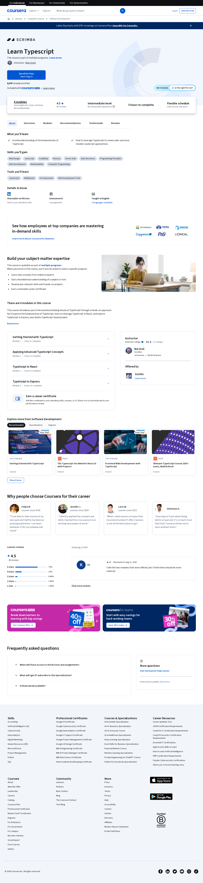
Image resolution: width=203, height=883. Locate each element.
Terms (107, 791)
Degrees (11, 817)
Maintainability (37, 164)
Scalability (43, 158)
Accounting (13, 721)
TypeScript (14, 178)
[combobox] (84, 10)
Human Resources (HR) (18, 744)
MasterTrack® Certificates (19, 813)
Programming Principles (110, 158)
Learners (60, 782)
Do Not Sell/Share (112, 831)
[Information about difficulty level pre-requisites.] (113, 106)
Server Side (70, 158)
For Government (15, 826)
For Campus (13, 831)
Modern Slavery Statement (116, 826)
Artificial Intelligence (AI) (18, 726)
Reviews (115, 123)
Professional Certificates (19, 809)
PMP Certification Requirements (167, 755)
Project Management (17, 753)
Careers (11, 795)
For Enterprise (14, 822)
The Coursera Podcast (66, 800)
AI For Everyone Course (114, 730)
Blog (58, 795)
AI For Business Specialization (117, 726)
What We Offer (14, 786)
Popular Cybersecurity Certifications (169, 760)
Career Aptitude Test (162, 721)
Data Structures (88, 158)
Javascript (29, 158)
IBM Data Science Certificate (68, 757)
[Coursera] (16, 10)
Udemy (11, 849)
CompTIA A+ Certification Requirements (170, 730)
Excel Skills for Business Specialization (121, 744)
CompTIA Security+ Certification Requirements (167, 737)
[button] (47, 10)
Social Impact (14, 840)
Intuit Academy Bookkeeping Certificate (74, 761)
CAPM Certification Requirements (167, 726)
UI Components (46, 178)
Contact (107, 809)
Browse (18, 18)
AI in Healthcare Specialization (117, 735)
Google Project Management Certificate (74, 739)
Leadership (13, 791)
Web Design (14, 158)
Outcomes (29, 123)
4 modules (20, 102)
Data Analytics (14, 735)
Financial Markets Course (115, 748)
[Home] (8, 18)
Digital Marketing (15, 739)
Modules (47, 123)
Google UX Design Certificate (69, 744)
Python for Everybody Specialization (120, 761)
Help (106, 800)
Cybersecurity (14, 730)
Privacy (107, 795)
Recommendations (70, 123)
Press (107, 782)
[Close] (190, 25)
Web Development (17, 164)
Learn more (49, 88)
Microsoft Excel (14, 748)
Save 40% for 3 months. (125, 25)
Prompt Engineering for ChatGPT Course (122, 757)
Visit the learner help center (154, 671)
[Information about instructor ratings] (142, 342)
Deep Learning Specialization (117, 739)
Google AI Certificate (65, 721)
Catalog (11, 800)
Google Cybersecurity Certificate (71, 726)
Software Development (59, 18)
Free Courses (14, 844)
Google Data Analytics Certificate (71, 730)
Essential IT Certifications (164, 742)
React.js (56, 158)
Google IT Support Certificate (69, 735)
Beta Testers (62, 791)
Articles (107, 813)
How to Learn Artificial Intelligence (168, 751)
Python (11, 757)
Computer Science (36, 18)
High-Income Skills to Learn (165, 747)
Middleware (29, 178)
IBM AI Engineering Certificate (69, 748)
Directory (108, 817)
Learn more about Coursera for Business (33, 238)
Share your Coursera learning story (168, 764)
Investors (108, 786)
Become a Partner (16, 835)
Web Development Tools (69, 178)
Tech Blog (60, 804)
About (12, 123)
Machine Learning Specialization (118, 753)
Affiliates (108, 822)
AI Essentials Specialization (116, 721)
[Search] (122, 10)
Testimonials (96, 123)
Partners (60, 786)
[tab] (16, 425)
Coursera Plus (14, 804)
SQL (9, 761)
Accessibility (110, 804)
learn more (165, 681)
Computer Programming (59, 164)
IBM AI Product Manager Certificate (71, 753)
